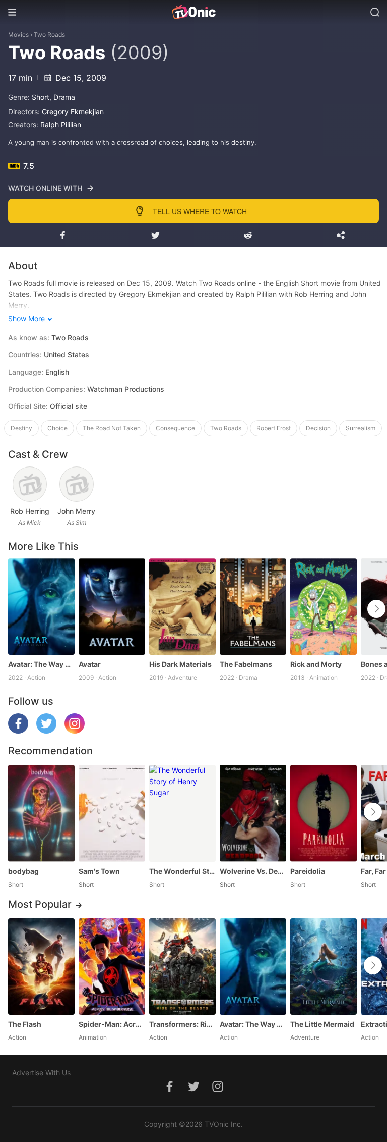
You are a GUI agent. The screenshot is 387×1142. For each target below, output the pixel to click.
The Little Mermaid (322, 1024)
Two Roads (49, 34)
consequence (175, 428)
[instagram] (74, 730)
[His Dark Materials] (182, 606)
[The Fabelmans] (253, 606)
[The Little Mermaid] (323, 966)
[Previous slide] (15, 609)
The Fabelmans (246, 664)
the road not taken (112, 428)
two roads (225, 428)
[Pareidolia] (323, 813)
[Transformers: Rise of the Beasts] (182, 966)
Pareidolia (307, 871)
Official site (68, 406)
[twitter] (46, 730)
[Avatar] (112, 606)
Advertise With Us (41, 1072)
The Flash (24, 1024)
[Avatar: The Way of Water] (41, 606)
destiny (21, 428)
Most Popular (40, 904)
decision (318, 428)
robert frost (273, 428)
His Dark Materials (180, 664)
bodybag (23, 871)
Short (40, 97)
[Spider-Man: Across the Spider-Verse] (112, 966)
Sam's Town (99, 871)
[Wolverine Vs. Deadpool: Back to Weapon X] (253, 813)
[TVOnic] (193, 12)
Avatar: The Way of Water (41, 664)
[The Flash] (41, 966)
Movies (18, 34)
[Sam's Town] (112, 813)
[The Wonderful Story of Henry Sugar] (182, 813)
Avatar (90, 664)
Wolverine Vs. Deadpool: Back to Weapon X (253, 871)
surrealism (360, 428)
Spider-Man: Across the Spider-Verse (112, 1024)
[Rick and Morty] (323, 606)
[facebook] (18, 730)
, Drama (62, 97)
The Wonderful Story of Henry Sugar (182, 871)
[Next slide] (376, 609)
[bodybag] (41, 813)
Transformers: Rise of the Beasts (182, 1024)
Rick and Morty (316, 664)
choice (57, 428)
